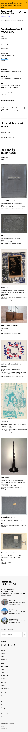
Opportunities (5, 688)
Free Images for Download (8, 696)
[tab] (5, 159)
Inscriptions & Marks (7, 137)
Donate (3, 685)
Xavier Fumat (4, 53)
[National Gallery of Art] (14, 582)
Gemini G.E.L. (4, 59)
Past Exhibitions (5, 714)
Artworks (7, 20)
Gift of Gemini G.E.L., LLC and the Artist (11, 78)
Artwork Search (5, 699)
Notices (3, 726)
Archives (3, 711)
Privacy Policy (4, 728)
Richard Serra (4, 48)
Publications (4, 717)
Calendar (3, 669)
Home (2, 20)
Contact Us (4, 659)
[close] (26, 2)
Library (3, 708)
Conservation (4, 705)
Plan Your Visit (5, 666)
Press (2, 656)
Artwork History (6, 132)
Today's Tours (4, 672)
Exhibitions (4, 678)
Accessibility (4, 675)
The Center (4, 702)
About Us (3, 653)
